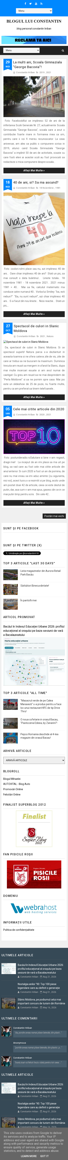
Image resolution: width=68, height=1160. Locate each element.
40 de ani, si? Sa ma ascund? (36, 182)
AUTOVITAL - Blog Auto (16, 783)
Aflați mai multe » (34, 170)
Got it (44, 1156)
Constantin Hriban (22, 1028)
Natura (50, 336)
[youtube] (36, 3)
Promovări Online (13, 789)
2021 (48, 72)
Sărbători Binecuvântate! (34, 585)
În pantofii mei (28, 600)
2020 (41, 414)
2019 (41, 72)
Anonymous (19, 1042)
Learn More (29, 1156)
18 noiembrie (46, 188)
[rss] (41, 3)
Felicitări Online (11, 794)
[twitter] (30, 3)
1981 (57, 188)
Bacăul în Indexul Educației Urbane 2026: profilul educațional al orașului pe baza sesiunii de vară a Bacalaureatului (33, 631)
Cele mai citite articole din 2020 (38, 409)
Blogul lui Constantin (34, 21)
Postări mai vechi (54, 516)
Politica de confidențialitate (18, 929)
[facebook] (25, 3)
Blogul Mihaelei (11, 778)
